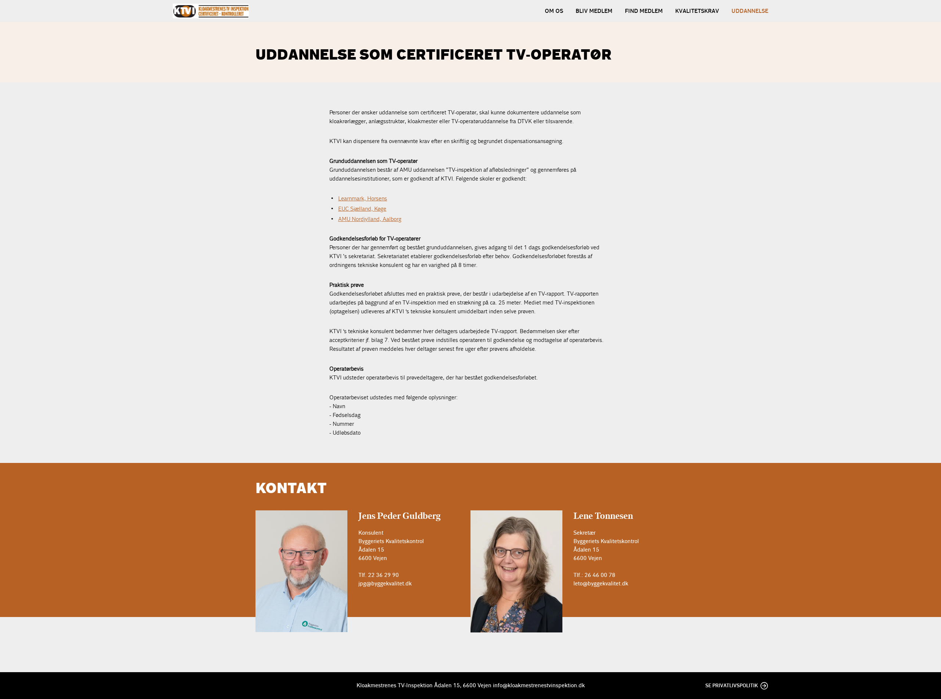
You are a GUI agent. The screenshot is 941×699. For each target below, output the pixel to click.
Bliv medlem (594, 11)
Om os (554, 11)
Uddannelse (749, 11)
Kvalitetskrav (697, 11)
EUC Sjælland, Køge (362, 208)
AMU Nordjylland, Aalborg (369, 218)
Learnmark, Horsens (362, 198)
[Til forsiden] (211, 11)
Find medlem (644, 11)
